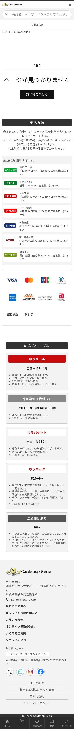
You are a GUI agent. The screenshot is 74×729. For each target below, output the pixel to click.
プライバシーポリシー (37, 703)
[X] (10, 672)
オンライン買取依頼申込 (22, 613)
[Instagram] (30, 672)
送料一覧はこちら (36, 497)
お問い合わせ (14, 620)
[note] (20, 672)
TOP (4, 32)
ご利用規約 (37, 696)
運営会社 (35, 683)
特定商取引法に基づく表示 (37, 690)
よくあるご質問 (16, 633)
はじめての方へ (16, 606)
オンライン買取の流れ (20, 626)
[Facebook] (41, 672)
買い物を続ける (37, 94)
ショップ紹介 (14, 640)
